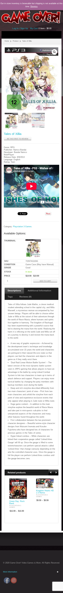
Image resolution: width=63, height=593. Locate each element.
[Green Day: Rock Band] (18, 488)
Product (16, 41)
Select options (23, 496)
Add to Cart (45, 281)
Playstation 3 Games (22, 227)
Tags (10, 296)
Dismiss (34, 6)
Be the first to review (17, 139)
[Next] (56, 472)
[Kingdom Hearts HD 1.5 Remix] (45, 483)
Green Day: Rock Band (17, 502)
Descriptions (14, 290)
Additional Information (39, 290)
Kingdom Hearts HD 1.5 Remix (45, 492)
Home (7, 41)
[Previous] (51, 472)
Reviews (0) (25, 296)
